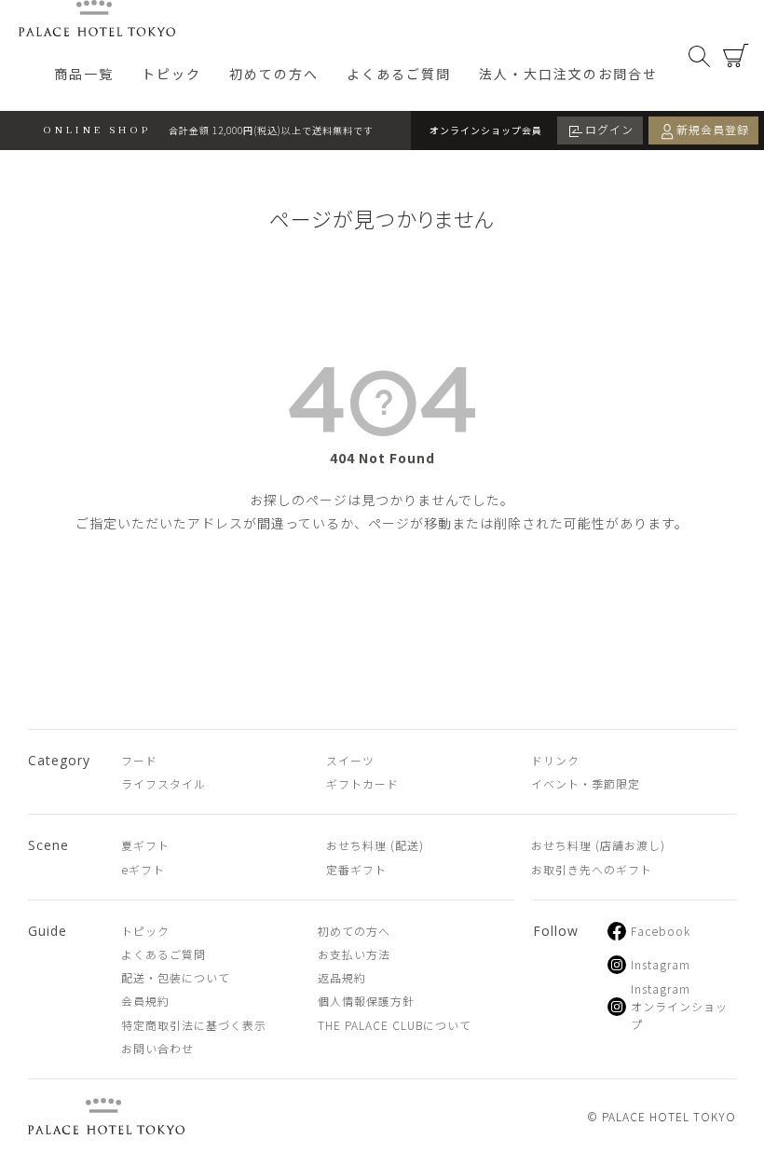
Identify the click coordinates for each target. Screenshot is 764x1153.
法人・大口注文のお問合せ (568, 73)
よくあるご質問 (399, 73)
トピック (171, 73)
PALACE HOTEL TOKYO (106, 1116)
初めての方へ (274, 73)
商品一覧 (84, 73)
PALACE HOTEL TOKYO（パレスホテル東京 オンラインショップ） (97, 18)
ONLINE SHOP (97, 129)
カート (736, 56)
